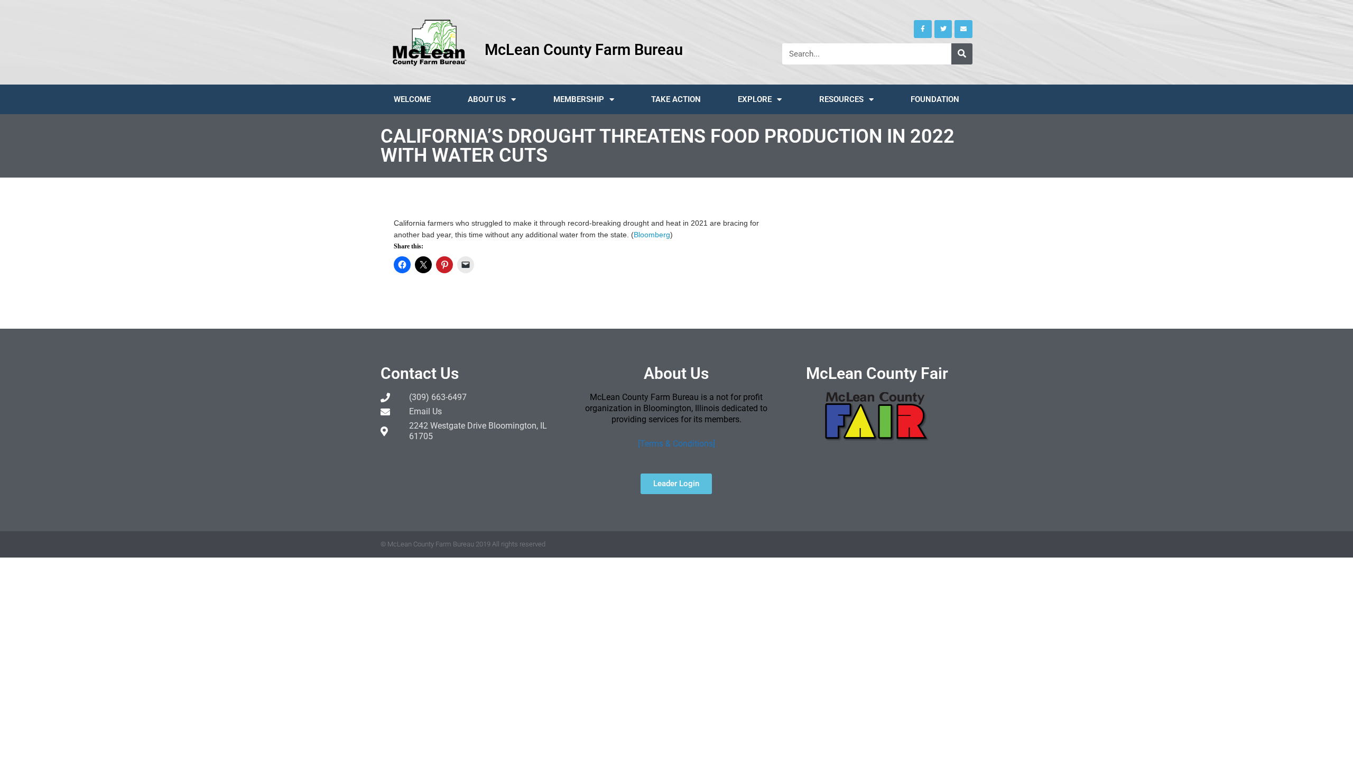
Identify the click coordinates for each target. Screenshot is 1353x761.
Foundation (935, 99)
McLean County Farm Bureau (584, 50)
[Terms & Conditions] (676, 444)
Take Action (676, 99)
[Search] (961, 53)
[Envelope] (963, 29)
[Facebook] (923, 29)
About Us (487, 99)
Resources (841, 99)
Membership (578, 99)
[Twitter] (943, 29)
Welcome (412, 99)
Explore (755, 99)
